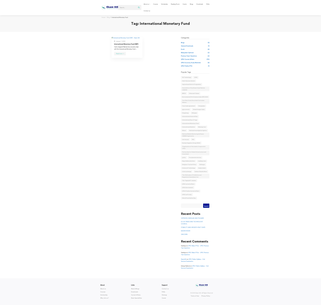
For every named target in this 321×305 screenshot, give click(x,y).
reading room (202, 161)
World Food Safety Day (189, 198)
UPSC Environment (187, 187)
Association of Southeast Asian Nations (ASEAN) (193, 89)
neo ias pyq (185, 139)
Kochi (195, 49)
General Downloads (195, 46)
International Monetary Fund (190, 123)
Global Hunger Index (199, 109)
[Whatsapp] (203, 290)
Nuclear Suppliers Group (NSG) (191, 143)
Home (103, 17)
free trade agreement (188, 106)
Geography (201, 106)
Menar (184, 130)
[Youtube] (201, 290)
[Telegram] (205, 290)
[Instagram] (200, 290)
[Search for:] (129, 7)
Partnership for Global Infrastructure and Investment (194, 153)
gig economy (186, 109)
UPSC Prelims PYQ (195, 66)
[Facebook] (198, 290)
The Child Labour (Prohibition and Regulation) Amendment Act (191, 176)
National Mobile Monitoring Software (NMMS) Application (193, 135)
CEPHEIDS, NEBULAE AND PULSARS (192, 218)
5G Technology (186, 77)
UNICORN (184, 234)
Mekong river (202, 127)
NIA (193, 139)
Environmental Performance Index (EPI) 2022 (195, 97)
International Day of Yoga (189, 120)
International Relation (188, 127)
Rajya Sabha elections (188, 161)
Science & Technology (188, 168)
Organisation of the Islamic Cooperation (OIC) (193, 147)
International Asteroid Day (190, 116)
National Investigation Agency (198, 130)
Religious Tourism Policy (189, 164)
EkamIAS (183, 259)
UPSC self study (187, 194)
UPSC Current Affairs (195, 59)
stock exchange (186, 171)
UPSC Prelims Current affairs (190, 191)
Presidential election (195, 157)
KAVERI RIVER (185, 231)
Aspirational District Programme (191, 84)
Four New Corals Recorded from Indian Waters (193, 101)
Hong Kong (185, 113)
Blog (108, 17)
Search (206, 206)
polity (184, 157)
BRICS (184, 93)
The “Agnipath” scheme (189, 180)
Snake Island (201, 168)
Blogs (195, 42)
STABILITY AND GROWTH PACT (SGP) (193, 227)
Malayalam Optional (195, 52)
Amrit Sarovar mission (188, 81)
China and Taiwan (194, 93)
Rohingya (202, 164)
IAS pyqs (194, 113)
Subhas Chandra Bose (201, 171)
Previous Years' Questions (195, 56)
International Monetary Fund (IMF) (126, 44)
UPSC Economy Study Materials (195, 62)
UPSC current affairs (188, 184)
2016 (195, 77)
